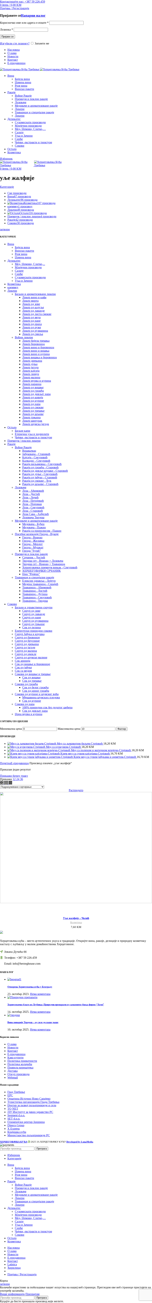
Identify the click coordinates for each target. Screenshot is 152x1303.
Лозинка (6, 29)
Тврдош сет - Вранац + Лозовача (42, 560)
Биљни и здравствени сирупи (33, 607)
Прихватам (32, 1294)
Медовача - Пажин (34, 527)
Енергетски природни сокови (33, 630)
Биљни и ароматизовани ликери (35, 294)
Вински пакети (24, 89)
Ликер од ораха (32, 324)
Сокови (19, 145)
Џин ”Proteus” (31, 574)
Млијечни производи (28, 125)
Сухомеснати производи (30, 122)
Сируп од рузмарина (35, 620)
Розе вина (21, 85)
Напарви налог (33, 15)
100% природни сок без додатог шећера (47, 707)
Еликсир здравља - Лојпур (39, 580)
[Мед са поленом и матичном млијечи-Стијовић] (39, 750)
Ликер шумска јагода (35, 424)
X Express (13, 1128)
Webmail (12, 1077)
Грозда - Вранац (32, 537)
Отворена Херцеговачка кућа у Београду (29, 986)
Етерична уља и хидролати (32, 434)
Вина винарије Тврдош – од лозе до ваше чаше (32, 1022)
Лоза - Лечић (30, 497)
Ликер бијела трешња (35, 340)
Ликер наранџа (31, 384)
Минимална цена (11, 728)
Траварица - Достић (34, 590)
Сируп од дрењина (27, 644)
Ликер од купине (33, 400)
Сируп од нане (31, 617)
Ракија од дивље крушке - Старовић (45, 470)
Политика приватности (22, 1060)
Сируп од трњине (33, 624)
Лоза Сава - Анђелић (35, 514)
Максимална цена (69, 728)
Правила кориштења (20, 1067)
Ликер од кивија (32, 397)
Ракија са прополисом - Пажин (41, 530)
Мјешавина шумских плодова (41, 697)
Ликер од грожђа (33, 390)
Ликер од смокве (33, 407)
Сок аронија (22, 660)
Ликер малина (31, 377)
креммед (12, 287)
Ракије (11, 444)
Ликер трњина (31, 417)
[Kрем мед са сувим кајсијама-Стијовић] (33, 753)
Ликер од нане (31, 320)
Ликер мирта (30, 300)
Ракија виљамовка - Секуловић (42, 464)
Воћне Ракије (23, 95)
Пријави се (7, 36)
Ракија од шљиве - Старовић (40, 484)
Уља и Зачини (24, 135)
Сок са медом (23, 670)
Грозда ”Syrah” (31, 550)
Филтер (122, 729)
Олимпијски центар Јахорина (26, 1122)
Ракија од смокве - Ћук (36, 480)
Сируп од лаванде (33, 614)
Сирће (19, 139)
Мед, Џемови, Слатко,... (30, 264)
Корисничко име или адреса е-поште (24, 22)
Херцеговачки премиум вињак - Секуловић (49, 567)
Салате (19, 132)
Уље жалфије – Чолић (76, 918)
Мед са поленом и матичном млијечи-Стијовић (101, 750)
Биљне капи (22, 430)
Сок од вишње (31, 677)
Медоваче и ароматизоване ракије (36, 105)
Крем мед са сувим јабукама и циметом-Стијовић (105, 756)
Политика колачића (19, 1064)
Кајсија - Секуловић (34, 457)
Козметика (14, 284)
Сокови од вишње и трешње (33, 674)
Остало (11, 427)
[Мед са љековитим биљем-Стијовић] (32, 743)
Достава (12, 1070)
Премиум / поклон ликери (24, 440)
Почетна (5, 763)
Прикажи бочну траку (14, 775)
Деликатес (14, 260)
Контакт (12, 1050)
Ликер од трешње (33, 410)
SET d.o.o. (13, 1118)
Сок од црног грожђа (35, 690)
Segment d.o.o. (16, 1115)
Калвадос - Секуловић (36, 460)
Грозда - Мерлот (32, 544)
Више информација (12, 1294)
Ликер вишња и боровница (39, 357)
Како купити (15, 1057)
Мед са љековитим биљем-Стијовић (80, 743)
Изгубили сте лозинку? (14, 43)
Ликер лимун (30, 374)
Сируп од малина (26, 650)
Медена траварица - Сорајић (40, 584)
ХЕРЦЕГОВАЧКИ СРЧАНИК (41, 570)
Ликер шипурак (32, 420)
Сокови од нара (24, 704)
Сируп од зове (31, 610)
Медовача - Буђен (33, 524)
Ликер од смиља (32, 334)
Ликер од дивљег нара (36, 394)
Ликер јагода (30, 367)
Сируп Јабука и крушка (29, 634)
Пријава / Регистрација (22, 1274)
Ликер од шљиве (33, 414)
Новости (12, 1047)
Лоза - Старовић (32, 510)
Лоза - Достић (31, 494)
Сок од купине (31, 700)
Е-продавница (20, 763)
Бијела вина (22, 79)
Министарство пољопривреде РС (28, 1135)
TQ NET (12, 1108)
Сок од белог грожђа (35, 687)
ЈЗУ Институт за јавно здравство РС (30, 1112)
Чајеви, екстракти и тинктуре (33, 142)
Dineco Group (15, 1125)
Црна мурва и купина (28, 714)
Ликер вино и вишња (35, 350)
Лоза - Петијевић (33, 500)
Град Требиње (16, 1092)
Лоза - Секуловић (33, 507)
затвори (5, 229)
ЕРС (10, 1095)
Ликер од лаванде (33, 310)
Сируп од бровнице (27, 637)
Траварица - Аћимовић (36, 587)
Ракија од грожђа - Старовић (40, 467)
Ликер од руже (31, 327)
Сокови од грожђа (26, 684)
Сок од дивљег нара (35, 710)
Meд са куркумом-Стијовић (64, 746)
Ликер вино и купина (36, 354)
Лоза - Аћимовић (33, 490)
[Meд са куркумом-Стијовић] (26, 746)
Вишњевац (29, 450)
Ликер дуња (29, 364)
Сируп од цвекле (25, 654)
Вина (10, 244)
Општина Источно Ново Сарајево (28, 1098)
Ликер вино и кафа (34, 297)
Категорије (7, 186)
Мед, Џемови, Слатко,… (30, 129)
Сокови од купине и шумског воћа (37, 694)
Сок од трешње (32, 680)
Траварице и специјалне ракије (34, 112)
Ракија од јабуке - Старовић (39, 477)
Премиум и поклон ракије (31, 99)
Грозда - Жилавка (33, 540)
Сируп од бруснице (27, 640)
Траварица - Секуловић (37, 597)
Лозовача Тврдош (33, 517)
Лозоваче (20, 102)
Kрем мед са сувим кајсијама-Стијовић (85, 753)
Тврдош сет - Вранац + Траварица (43, 564)
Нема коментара (40, 994)
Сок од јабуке (23, 667)
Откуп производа (18, 1074)
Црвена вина (23, 82)
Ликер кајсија (30, 370)
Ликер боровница (33, 344)
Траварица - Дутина (34, 594)
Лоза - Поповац (32, 504)
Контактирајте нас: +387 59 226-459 (22, 1)
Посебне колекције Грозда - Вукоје (37, 534)
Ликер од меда (31, 317)
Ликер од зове (31, 304)
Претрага (42, 1148)
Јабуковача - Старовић (36, 454)
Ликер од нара (31, 404)
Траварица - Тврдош (35, 600)
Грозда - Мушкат (32, 547)
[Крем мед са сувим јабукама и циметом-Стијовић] (40, 756)
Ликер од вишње (33, 387)
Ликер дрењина (32, 360)
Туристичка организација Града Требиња (33, 1102)
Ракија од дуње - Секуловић (39, 474)
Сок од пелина (31, 627)
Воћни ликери (24, 337)
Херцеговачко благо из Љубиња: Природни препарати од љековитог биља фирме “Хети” (55, 1004)
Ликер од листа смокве (36, 314)
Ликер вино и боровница (38, 347)
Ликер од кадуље (33, 307)
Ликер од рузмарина (35, 330)
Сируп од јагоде (25, 647)
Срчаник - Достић (33, 557)
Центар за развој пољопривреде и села (31, 1105)
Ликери (19, 109)
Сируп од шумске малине (31, 657)
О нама (11, 1044)
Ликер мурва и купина (36, 380)
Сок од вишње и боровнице (32, 664)
